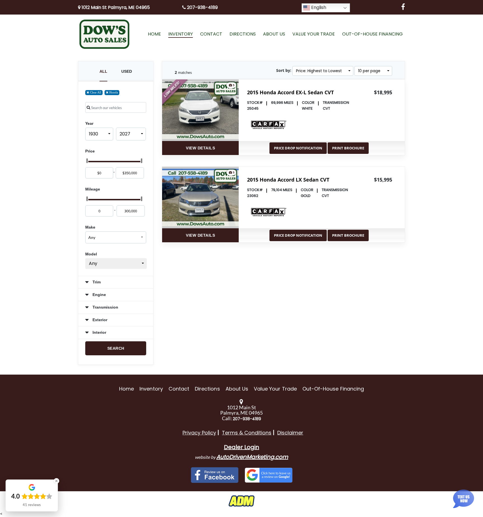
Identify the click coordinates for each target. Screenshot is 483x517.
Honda (113, 92)
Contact (179, 388)
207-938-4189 (202, 7)
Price (90, 151)
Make (90, 227)
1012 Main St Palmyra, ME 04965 (115, 7)
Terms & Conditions (246, 432)
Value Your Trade (275, 388)
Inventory (151, 388)
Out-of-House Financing (333, 388)
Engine (98, 294)
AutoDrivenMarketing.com (252, 457)
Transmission (104, 307)
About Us (237, 388)
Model (91, 254)
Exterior (99, 320)
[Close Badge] (56, 481)
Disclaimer (290, 432)
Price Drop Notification (298, 148)
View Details (200, 148)
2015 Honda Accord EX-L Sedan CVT (290, 92)
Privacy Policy (199, 432)
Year (89, 123)
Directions (207, 388)
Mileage (92, 189)
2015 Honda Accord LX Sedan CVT (288, 179)
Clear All (95, 92)
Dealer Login (241, 447)
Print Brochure (348, 148)
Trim (96, 282)
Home (126, 388)
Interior (98, 332)
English (318, 7)
